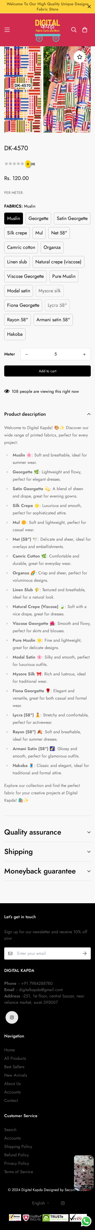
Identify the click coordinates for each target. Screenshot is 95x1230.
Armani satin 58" (53, 319)
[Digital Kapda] (47, 29)
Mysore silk (50, 290)
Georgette (38, 218)
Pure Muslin (63, 276)
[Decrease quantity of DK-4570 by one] (27, 354)
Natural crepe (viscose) (58, 261)
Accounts (12, 1092)
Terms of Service (18, 1172)
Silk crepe (17, 232)
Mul (39, 232)
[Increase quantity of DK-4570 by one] (84, 354)
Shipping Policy (18, 1146)
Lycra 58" (57, 305)
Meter (9, 354)
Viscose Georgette (25, 276)
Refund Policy (16, 1155)
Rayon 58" (17, 319)
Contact (11, 1100)
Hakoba (15, 334)
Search (10, 1130)
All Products (15, 1058)
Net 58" (59, 232)
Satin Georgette (72, 218)
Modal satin (18, 290)
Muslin (13, 218)
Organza (52, 247)
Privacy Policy (16, 1163)
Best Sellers (14, 1067)
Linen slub (17, 261)
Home (9, 1050)
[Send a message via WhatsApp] (86, 1221)
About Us (12, 1084)
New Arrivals (15, 1075)
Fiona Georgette (23, 305)
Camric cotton (21, 247)
